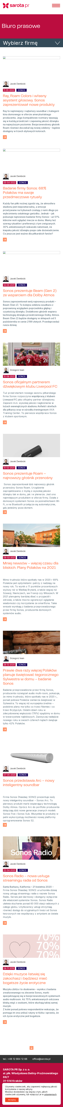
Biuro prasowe (21, 26)
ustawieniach (50, 1094)
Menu (56, 5)
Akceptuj (12, 1100)
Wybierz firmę (20, 43)
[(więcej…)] (5, 137)
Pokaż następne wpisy (31, 1047)
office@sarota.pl (41, 1058)
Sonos (21, 90)
